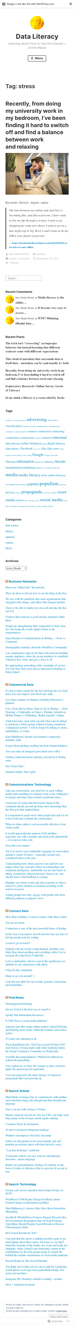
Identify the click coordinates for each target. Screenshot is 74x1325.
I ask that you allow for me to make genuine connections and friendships (36, 983)
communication (41, 426)
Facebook (27, 448)
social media (51, 499)
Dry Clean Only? (15, 766)
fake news (53, 448)
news (44, 475)
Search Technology (22, 1184)
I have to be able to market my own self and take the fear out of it (36, 609)
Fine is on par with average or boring (25, 1109)
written (50, 506)
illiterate (11, 461)
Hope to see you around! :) (20, 976)
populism (49, 483)
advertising (37, 419)
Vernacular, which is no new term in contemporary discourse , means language (33, 1157)
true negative (22, 506)
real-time (46, 492)
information (25, 461)
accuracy (9, 420)
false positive (17, 455)
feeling (29, 455)
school (19, 500)
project (18, 492)
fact (34, 449)
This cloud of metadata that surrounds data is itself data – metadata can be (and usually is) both (37, 361)
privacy (10, 492)
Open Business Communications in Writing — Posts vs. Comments (36, 639)
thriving (13, 506)
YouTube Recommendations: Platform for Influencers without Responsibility (34, 1058)
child (49, 420)
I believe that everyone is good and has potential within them (35, 618)
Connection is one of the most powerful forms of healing (36, 928)
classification (14, 426)
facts (39, 449)
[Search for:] (24, 277)
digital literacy (56, 443)
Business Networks (23, 581)
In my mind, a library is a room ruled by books (35, 397)
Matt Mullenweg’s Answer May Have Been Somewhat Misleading (35, 1209)
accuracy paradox (19, 420)
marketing (29, 467)
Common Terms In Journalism (22, 1124)
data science (12, 525)
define (25, 443)
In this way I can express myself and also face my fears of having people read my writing (37, 935)
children (55, 420)
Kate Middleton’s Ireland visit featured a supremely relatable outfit (33, 738)
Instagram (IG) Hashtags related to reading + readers (34, 1279)
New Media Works (19, 253)
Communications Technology (30, 784)
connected (44, 431)
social (37, 500)
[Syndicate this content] (7, 581)
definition (35, 443)
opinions (41, 253)
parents (24, 484)
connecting (58, 431)
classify (33, 426)
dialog (44, 443)
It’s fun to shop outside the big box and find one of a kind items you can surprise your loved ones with (36, 692)
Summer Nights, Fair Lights (21, 772)
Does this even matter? (18, 845)
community (10, 431)
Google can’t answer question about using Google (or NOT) (34, 1191)
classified (25, 426)
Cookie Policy (61, 1310)
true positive (31, 506)
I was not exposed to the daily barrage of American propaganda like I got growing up (33, 1076)
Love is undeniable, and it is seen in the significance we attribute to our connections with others (35, 962)
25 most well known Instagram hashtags (27, 1129)
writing (44, 506)
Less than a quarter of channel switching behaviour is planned (34, 701)
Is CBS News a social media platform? (26, 1020)
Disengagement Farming (19, 1003)
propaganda (31, 491)
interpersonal (39, 462)
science (9, 542)
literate (60, 461)
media (12, 474)
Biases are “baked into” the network (25, 587)
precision (62, 484)
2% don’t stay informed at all (21, 1038)
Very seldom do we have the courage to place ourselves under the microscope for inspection (35, 1067)
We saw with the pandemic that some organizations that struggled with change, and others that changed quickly (36, 600)
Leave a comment (19, 258)
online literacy (57, 475)
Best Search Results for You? (21, 1233)
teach (65, 500)
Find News (16, 997)
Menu (38, 58)
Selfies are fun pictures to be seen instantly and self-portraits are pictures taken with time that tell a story (33, 1142)
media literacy (29, 474)
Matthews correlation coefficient (48, 468)
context (45, 437)
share (26, 500)
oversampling (10, 484)
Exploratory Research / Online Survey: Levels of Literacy (34, 388)
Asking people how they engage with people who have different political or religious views (35, 896)
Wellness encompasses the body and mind (28, 1135)
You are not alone (15, 922)
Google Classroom (51, 455)
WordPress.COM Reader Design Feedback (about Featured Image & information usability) (33, 1200)
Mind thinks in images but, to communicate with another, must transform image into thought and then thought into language (36, 1100)
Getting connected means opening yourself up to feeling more (36, 758)
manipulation (14, 467)
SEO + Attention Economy (20, 1284)
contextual (59, 437)
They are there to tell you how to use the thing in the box (36, 593)
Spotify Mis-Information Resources (25, 1015)
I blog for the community (19, 970)
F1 (19, 449)
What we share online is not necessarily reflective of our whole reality (36, 825)
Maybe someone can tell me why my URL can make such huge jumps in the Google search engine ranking (37, 1116)
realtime (54, 492)
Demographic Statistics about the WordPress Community (36, 647)
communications (54, 426)
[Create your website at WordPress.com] (37, 4)
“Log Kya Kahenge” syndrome (22, 1150)
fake (44, 448)
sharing (31, 500)
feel (24, 455)
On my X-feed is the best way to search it (28, 1009)
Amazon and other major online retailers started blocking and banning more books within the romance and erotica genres (36, 1030)
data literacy (13, 443)
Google (38, 454)
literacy (49, 461)
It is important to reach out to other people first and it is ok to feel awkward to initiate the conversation (37, 816)
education (12, 448)
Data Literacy (37, 36)
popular (33, 483)
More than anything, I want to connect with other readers (36, 917)
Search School (19, 1091)
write (39, 506)
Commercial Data (21, 684)
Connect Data (18, 911)
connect (32, 431)
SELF (9, 548)
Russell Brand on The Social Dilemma (26, 1260)
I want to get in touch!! (18, 943)
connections (27, 437)
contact (38, 438)
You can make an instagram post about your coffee (33, 751)
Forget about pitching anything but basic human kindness (36, 745)
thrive (8, 506)
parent (18, 484)
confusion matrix (20, 431)
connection (12, 437)
